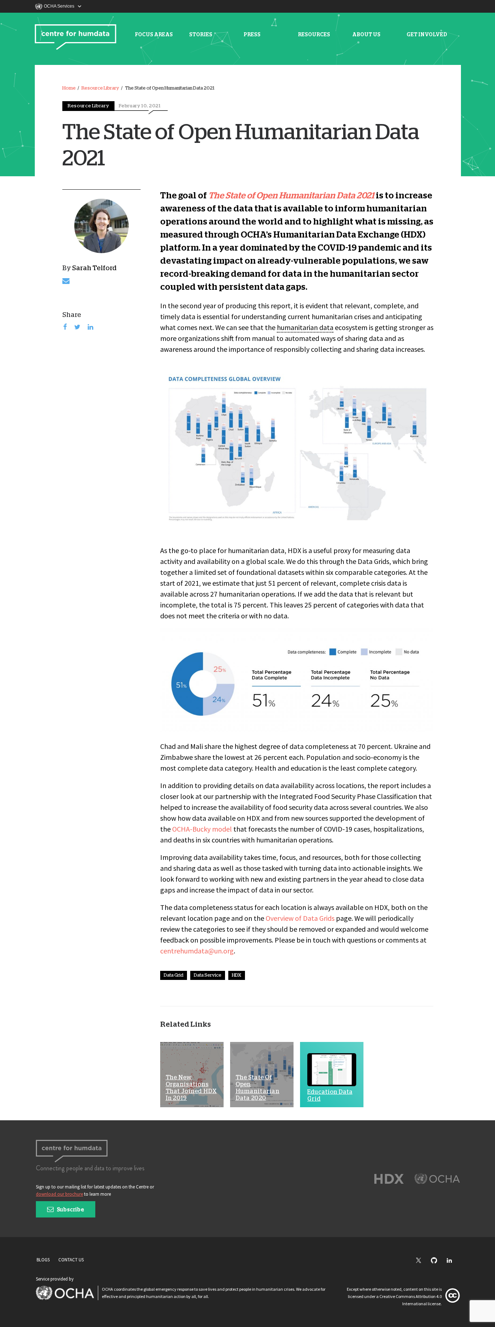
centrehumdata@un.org (197, 950)
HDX (236, 975)
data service (207, 975)
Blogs (43, 1260)
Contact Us (71, 1260)
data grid (173, 975)
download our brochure (59, 1194)
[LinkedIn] (453, 1260)
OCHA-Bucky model (202, 828)
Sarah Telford (94, 268)
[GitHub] (437, 1261)
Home (69, 88)
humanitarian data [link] (305, 327)
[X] (422, 1261)
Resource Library (100, 88)
